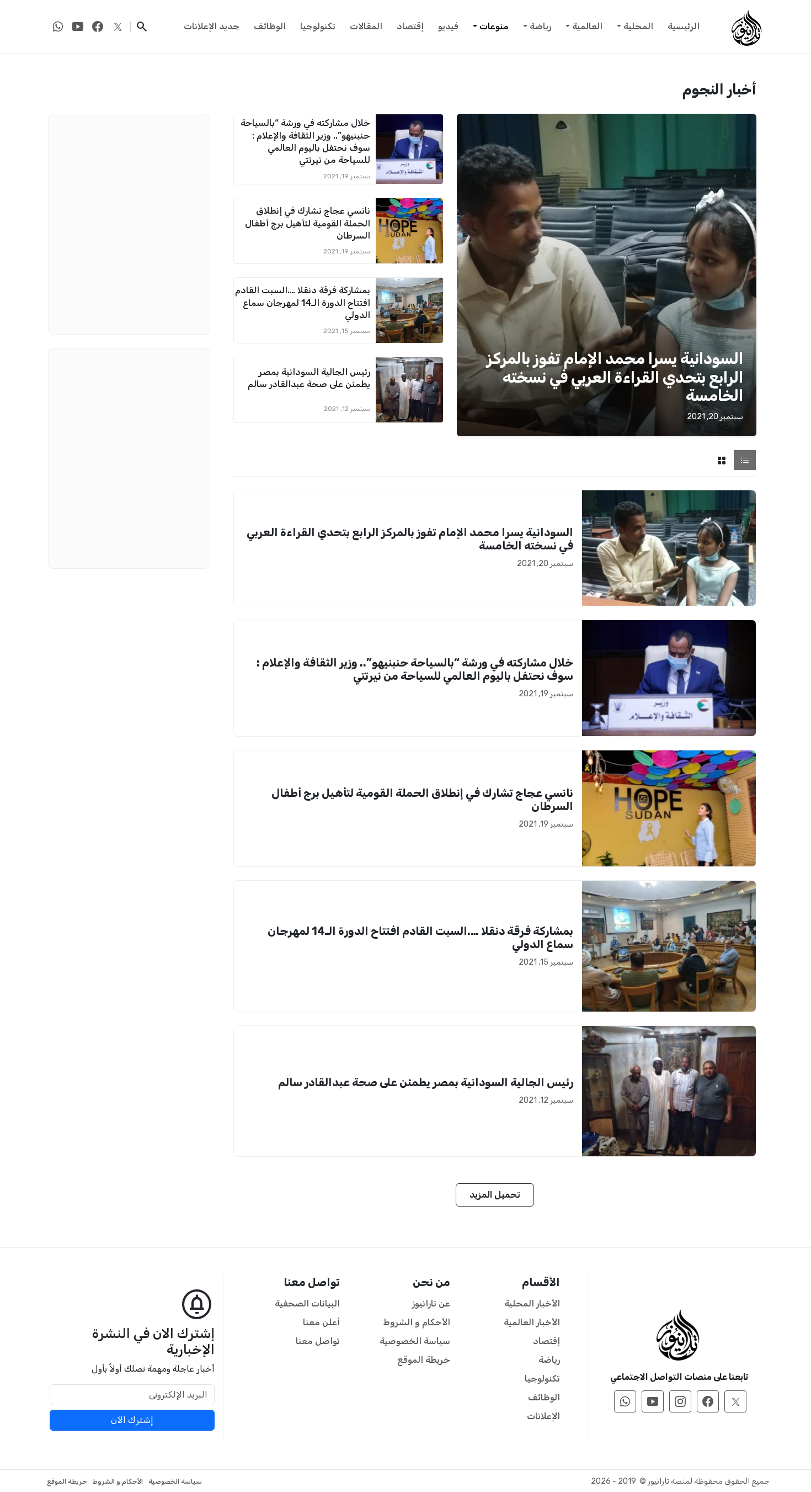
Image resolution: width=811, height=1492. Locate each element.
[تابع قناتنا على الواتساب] (58, 26)
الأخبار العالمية (532, 1322)
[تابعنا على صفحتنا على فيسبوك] (98, 26)
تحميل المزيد (494, 1194)
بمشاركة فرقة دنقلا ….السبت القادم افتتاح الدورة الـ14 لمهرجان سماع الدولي (302, 302)
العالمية (587, 26)
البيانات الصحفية (307, 1303)
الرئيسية (684, 26)
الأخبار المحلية (532, 1303)
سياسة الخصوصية (415, 1341)
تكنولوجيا (317, 26)
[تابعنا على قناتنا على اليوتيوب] (78, 26)
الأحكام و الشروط (416, 1322)
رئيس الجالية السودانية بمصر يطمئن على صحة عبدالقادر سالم (425, 1082)
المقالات (366, 26)
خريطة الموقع (423, 1360)
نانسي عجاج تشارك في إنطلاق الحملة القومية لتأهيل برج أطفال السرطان (307, 223)
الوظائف (270, 26)
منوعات (494, 26)
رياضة (540, 26)
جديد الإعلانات (211, 26)
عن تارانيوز (431, 1303)
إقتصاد (410, 26)
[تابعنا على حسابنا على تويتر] (117, 26)
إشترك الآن (132, 1420)
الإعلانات (543, 1416)
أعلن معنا (321, 1322)
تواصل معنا (318, 1341)
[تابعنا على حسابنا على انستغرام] (680, 1401)
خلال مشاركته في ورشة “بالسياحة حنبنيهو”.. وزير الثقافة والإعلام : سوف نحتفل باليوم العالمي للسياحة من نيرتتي (415, 669)
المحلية (638, 26)
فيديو (448, 26)
